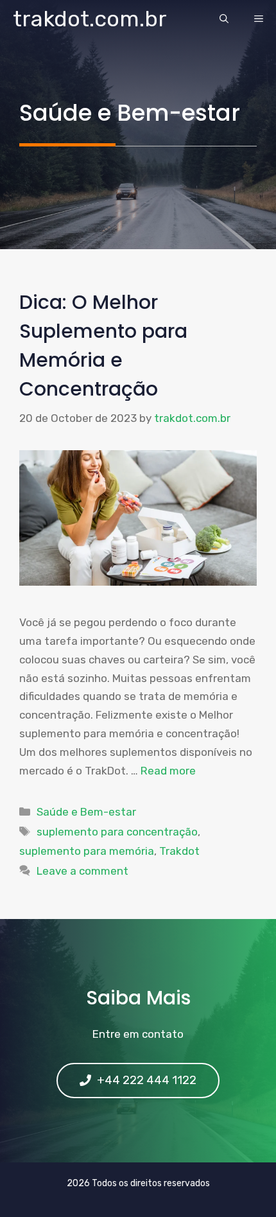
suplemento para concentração (117, 831)
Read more (168, 770)
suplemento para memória (86, 851)
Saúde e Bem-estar (86, 811)
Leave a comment (82, 870)
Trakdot (179, 851)
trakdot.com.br (90, 19)
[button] (224, 19)
